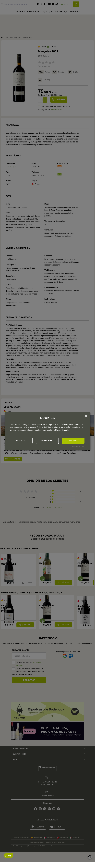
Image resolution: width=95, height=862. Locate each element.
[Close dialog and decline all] (86, 416)
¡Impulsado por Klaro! (77, 446)
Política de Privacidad (46, 427)
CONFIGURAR (47, 441)
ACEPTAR (73, 441)
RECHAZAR (21, 441)
